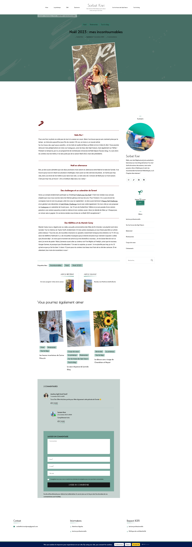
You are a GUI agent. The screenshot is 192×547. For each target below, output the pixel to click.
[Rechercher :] (137, 260)
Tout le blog (136, 7)
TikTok (114, 148)
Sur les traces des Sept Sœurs (120, 7)
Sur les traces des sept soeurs (49, 145)
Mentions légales (77, 526)
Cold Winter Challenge (68, 204)
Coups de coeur (73, 351)
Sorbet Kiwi (96, 5)
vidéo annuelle (69, 227)
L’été (67, 7)
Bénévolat (99, 351)
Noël (84, 24)
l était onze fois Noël (84, 195)
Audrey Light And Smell (58, 394)
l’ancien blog (103, 151)
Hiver (46, 7)
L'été (140, 202)
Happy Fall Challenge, (110, 201)
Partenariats (94, 24)
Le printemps (57, 7)
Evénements (129, 248)
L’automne (77, 7)
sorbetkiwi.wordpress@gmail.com (27, 526)
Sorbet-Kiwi (79, 37)
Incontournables (55, 265)
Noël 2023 (77, 265)
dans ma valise (79, 178)
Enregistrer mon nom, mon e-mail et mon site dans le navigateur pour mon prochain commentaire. (77, 479)
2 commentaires (112, 37)
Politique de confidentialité (137, 531)
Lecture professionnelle (133, 219)
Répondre (54, 403)
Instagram (71, 148)
